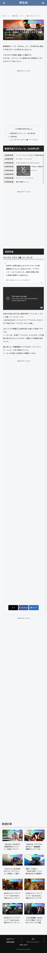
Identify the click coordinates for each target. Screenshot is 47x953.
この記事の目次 (21, 129)
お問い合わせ (23, 945)
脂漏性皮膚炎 (10, 942)
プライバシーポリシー (33, 942)
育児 (33, 939)
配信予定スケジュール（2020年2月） (23, 133)
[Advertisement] (23, 95)
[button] (42, 539)
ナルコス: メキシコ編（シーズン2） (25, 139)
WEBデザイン (10, 939)
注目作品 (13, 136)
